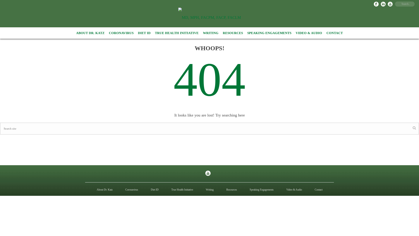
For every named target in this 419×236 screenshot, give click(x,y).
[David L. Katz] (209, 17)
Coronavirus (121, 33)
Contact (334, 33)
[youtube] (208, 174)
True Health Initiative (177, 33)
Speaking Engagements (269, 33)
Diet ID (144, 33)
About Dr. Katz (90, 33)
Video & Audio (309, 33)
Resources (233, 33)
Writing (210, 33)
